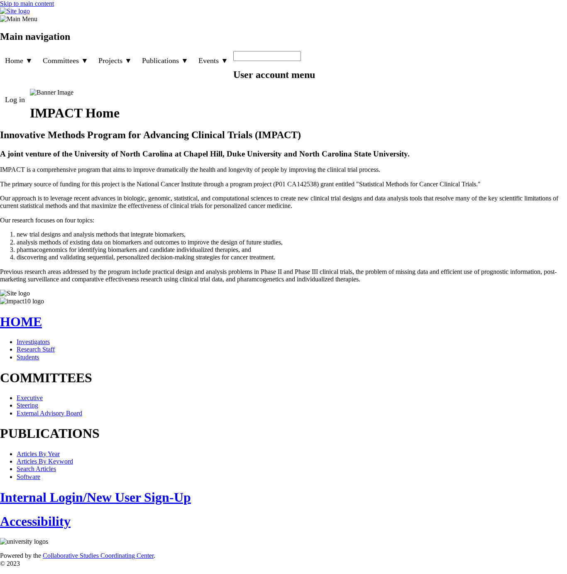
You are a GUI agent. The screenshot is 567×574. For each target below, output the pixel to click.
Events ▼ (213, 60)
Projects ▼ (115, 60)
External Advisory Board (49, 413)
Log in (15, 99)
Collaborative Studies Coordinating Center (98, 555)
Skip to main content (27, 3)
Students (28, 357)
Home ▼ (19, 60)
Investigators (33, 341)
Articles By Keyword (45, 461)
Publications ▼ (165, 60)
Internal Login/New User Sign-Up (95, 497)
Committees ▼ (65, 60)
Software (28, 476)
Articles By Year (38, 453)
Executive (30, 397)
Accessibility (35, 521)
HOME (21, 321)
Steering (27, 405)
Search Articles (36, 468)
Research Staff (36, 349)
